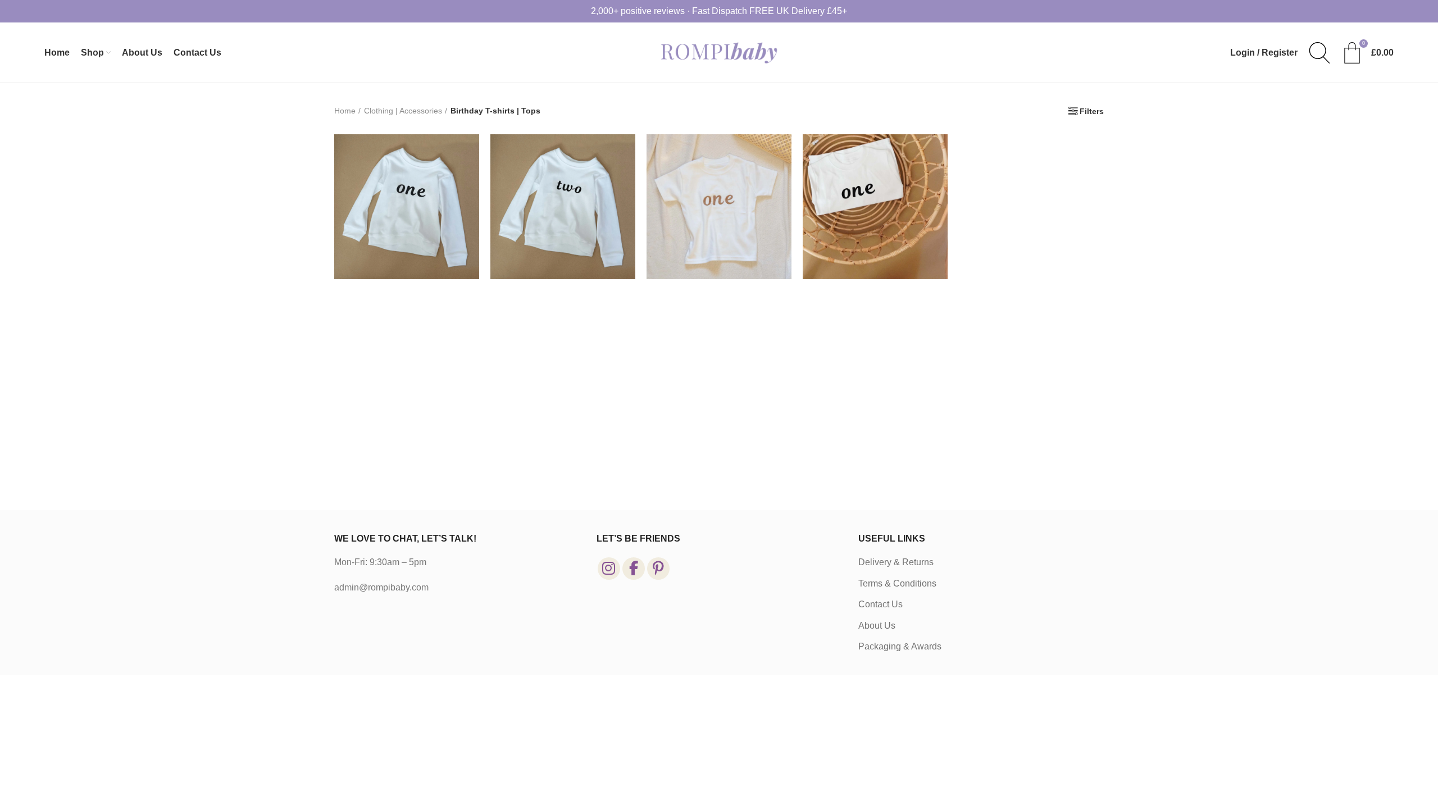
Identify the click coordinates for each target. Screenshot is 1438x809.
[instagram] (609, 568)
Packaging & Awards (899, 646)
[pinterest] (658, 568)
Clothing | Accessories (403, 110)
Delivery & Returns (896, 562)
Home (345, 110)
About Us (876, 625)
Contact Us (880, 604)
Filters (1092, 111)
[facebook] (633, 568)
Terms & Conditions (897, 583)
